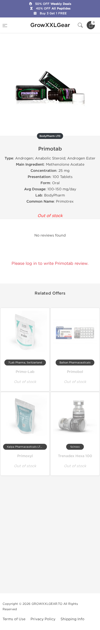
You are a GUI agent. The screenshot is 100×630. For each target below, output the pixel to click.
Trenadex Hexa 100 (75, 456)
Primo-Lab (25, 372)
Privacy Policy (43, 619)
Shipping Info (72, 619)
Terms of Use (14, 619)
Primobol (75, 372)
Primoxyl (25, 456)
